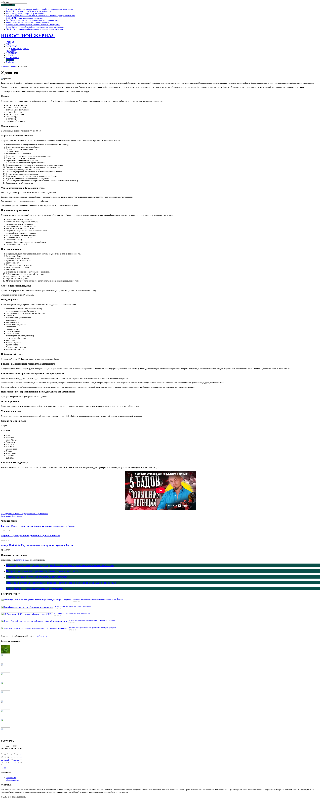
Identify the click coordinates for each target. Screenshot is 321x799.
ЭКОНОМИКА (12, 58)
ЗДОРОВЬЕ (11, 46)
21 (15, 760)
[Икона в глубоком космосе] (5, 699)
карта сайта (11, 778)
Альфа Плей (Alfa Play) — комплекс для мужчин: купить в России (37, 545)
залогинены (21, 560)
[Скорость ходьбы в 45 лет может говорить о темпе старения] (5, 718)
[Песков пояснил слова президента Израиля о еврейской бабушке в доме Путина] (5, 727)
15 (18, 757)
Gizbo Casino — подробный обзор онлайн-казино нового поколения (35, 27)
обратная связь (12, 780)
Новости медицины (20, 49)
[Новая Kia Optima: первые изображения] (5, 708)
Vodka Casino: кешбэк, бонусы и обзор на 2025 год (27, 22)
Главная (10, 42)
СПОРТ (9, 55)
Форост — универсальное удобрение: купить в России (30, 535)
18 (6, 760)
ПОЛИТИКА (11, 53)
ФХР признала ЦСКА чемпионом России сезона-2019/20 (72, 613)
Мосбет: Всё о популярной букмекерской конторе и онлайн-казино (34, 29)
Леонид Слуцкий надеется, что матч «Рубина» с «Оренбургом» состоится (91, 620)
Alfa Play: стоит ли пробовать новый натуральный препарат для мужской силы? (40, 16)
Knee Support (12, 516)
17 (2, 760)
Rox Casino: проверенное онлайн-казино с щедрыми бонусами (33, 20)
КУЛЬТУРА (11, 51)
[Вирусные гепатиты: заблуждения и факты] (5, 653)
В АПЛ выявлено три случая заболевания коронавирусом (73, 606)
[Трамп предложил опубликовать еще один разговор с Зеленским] (5, 736)
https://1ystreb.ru (40, 636)
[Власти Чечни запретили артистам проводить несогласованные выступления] (5, 671)
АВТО (8, 44)
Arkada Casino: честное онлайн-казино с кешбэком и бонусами (33, 25)
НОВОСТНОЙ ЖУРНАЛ (28, 35)
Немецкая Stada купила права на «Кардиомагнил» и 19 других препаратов (92, 627)
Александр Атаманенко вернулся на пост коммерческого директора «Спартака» (98, 599)
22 (18, 760)
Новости (10, 60)
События (10, 62)
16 (21, 757)
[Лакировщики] (5, 662)
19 (8, 760)
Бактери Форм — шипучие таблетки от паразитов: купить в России (38, 526)
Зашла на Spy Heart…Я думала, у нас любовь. (25, 13)
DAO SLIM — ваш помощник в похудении (24, 18)
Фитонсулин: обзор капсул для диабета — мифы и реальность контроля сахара (39, 9)
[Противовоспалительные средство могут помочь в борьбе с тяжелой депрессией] (5, 681)
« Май (3, 768)
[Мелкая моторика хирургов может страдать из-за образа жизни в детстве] (5, 690)
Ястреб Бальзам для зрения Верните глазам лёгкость (28, 11)
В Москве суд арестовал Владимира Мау (24, 514)
